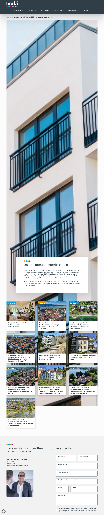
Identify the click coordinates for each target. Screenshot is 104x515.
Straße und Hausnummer (67, 480)
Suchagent (32, 11)
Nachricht (62, 495)
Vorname (61, 457)
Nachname (84, 457)
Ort (74, 488)
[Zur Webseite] (12, 4)
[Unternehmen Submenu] (80, 10)
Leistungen (57, 11)
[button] (3, 511)
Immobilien (18, 11)
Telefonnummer (64, 472)
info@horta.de (11, 463)
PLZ (60, 488)
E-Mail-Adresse (63, 464)
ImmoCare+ (44, 11)
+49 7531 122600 (12, 461)
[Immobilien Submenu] (24, 10)
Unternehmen (73, 11)
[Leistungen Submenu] (63, 10)
